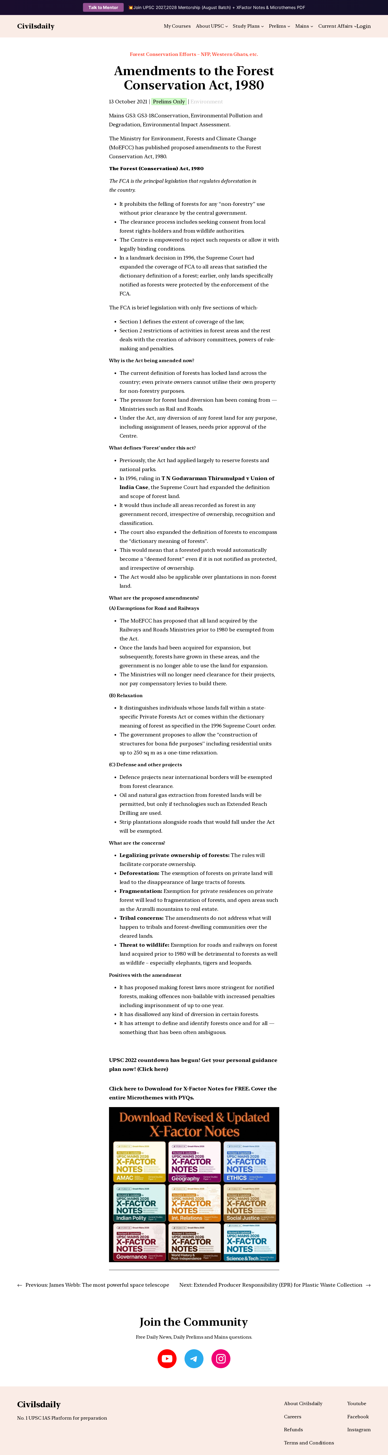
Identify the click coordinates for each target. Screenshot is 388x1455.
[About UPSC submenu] (226, 26)
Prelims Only (169, 101)
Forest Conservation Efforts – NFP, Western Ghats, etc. (194, 54)
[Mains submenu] (311, 26)
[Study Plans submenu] (262, 26)
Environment (207, 101)
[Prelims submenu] (288, 26)
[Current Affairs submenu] (355, 26)
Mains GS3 (122, 115)
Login (364, 26)
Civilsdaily (36, 26)
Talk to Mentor (103, 7)
